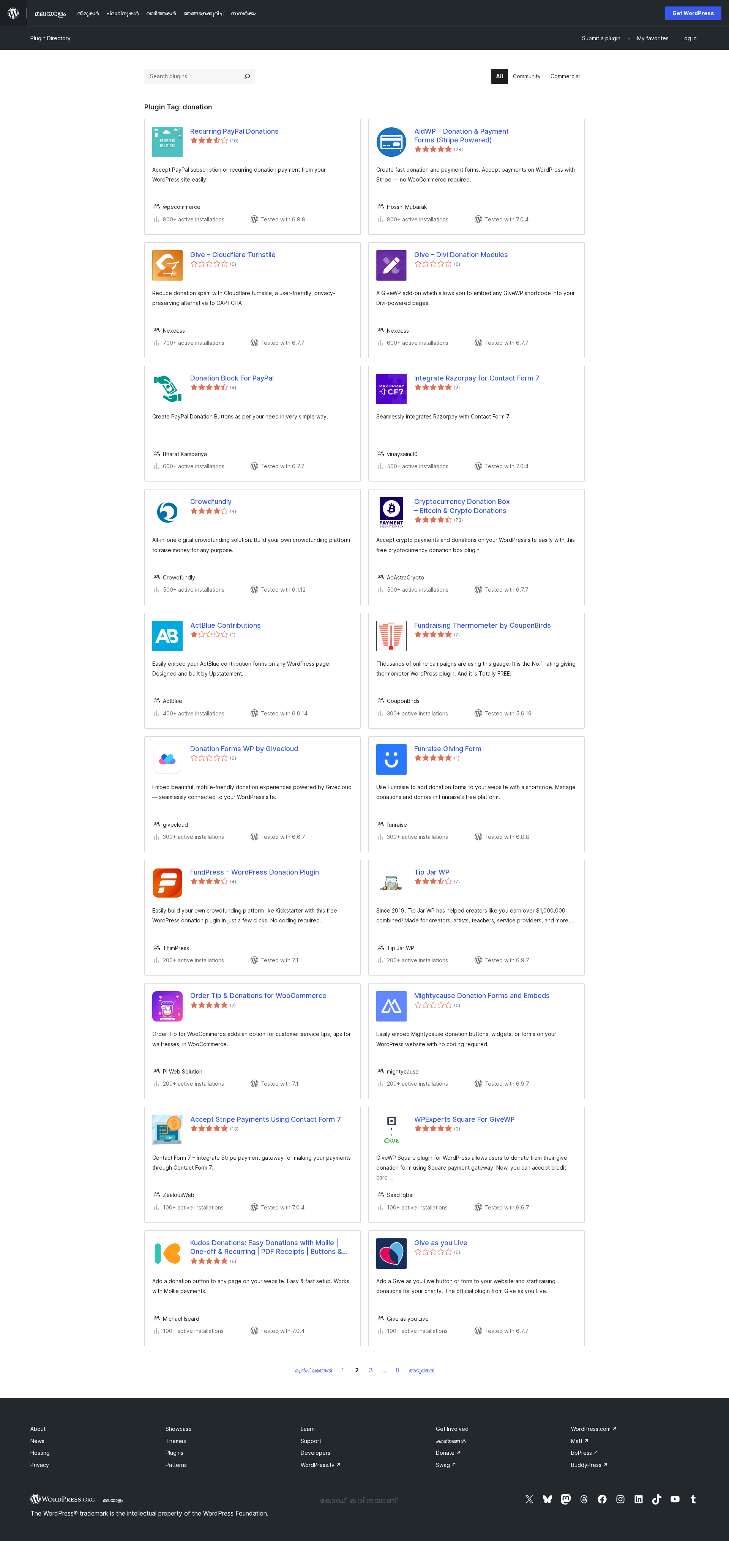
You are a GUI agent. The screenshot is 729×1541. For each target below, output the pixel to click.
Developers (315, 1452)
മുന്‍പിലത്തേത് (313, 1370)
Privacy (39, 1465)
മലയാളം (113, 1500)
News (37, 1441)
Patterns (176, 1465)
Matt (580, 1441)
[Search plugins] (247, 76)
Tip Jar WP (432, 872)
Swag (446, 1465)
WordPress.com (594, 1429)
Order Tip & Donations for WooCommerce (258, 995)
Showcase (179, 1429)
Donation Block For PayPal (232, 378)
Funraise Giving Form (447, 749)
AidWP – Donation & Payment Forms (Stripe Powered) (461, 135)
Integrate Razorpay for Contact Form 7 (477, 378)
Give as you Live (440, 1243)
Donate (448, 1452)
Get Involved (452, 1429)
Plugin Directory (50, 38)
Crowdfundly (211, 501)
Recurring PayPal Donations (234, 131)
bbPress (584, 1452)
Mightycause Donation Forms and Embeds (482, 995)
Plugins (174, 1452)
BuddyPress (589, 1465)
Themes (176, 1441)
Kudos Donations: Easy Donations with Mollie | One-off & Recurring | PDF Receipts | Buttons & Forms (266, 1247)
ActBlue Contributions (225, 625)
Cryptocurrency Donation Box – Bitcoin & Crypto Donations (462, 505)
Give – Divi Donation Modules (461, 255)
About (38, 1429)
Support (311, 1441)
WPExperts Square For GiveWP (464, 1119)
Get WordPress (693, 13)
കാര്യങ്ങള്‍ (450, 1441)
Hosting (40, 1452)
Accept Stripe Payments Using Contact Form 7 (265, 1119)
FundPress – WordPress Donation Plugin (254, 872)
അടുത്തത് (421, 1370)
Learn (308, 1429)
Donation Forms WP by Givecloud (244, 749)
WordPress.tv (321, 1465)
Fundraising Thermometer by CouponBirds (482, 625)
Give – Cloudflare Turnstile (233, 255)
